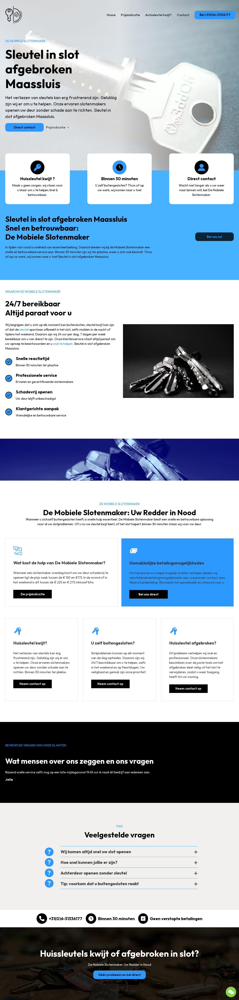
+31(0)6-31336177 (65, 918)
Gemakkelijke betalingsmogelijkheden (166, 563)
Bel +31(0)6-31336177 (215, 15)
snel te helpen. (63, 344)
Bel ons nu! (214, 237)
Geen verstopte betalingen (176, 918)
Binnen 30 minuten (116, 918)
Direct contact (24, 127)
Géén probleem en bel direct (119, 975)
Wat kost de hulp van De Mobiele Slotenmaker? (59, 562)
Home (111, 15)
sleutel (24, 330)
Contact (183, 15)
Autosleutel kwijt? (158, 15)
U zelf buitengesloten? (113, 643)
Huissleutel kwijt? (30, 643)
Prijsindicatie (130, 15)
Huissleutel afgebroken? (192, 643)
